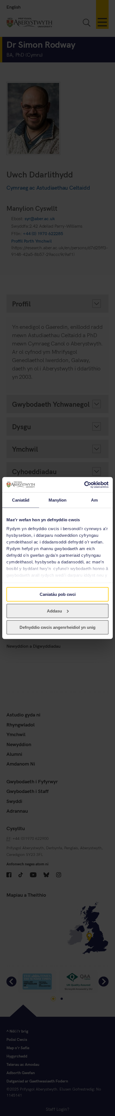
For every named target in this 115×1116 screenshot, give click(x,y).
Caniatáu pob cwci (58, 594)
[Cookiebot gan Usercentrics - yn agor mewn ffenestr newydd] (84, 484)
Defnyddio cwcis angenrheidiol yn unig (57, 627)
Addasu (54, 610)
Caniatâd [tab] (21, 500)
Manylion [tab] (58, 500)
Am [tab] (94, 500)
